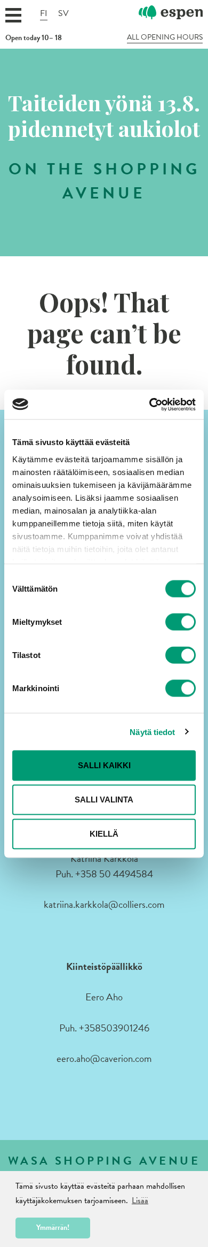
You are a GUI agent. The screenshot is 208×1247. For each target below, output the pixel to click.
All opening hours (165, 37)
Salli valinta (104, 799)
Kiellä (104, 833)
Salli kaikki (104, 765)
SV (63, 13)
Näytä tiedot (152, 731)
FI (43, 13)
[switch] (180, 622)
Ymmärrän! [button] (52, 1227)
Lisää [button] (140, 1200)
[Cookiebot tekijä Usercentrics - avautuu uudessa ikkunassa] (149, 404)
